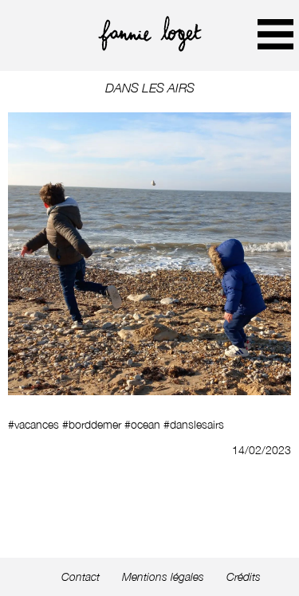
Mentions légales (163, 577)
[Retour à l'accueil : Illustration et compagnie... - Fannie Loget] (150, 47)
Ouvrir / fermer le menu (275, 34)
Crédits (243, 577)
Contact (80, 577)
